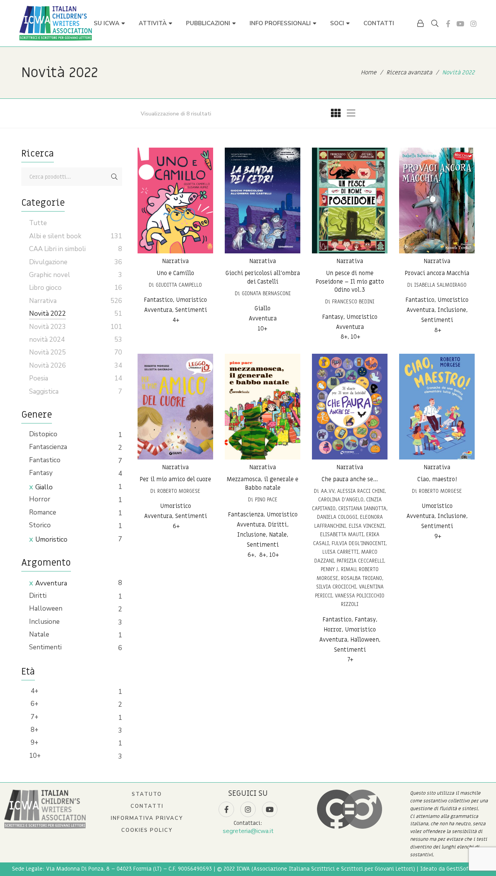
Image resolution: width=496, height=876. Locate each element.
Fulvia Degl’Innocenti (359, 543)
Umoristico (51, 539)
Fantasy (41, 472)
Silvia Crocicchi (336, 586)
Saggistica (44, 391)
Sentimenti (45, 647)
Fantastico (44, 460)
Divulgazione (48, 262)
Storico (40, 525)
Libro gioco (45, 287)
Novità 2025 (47, 352)
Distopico (43, 434)
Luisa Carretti (340, 552)
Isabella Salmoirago (440, 285)
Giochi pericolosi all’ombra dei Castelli (263, 277)
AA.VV (327, 491)
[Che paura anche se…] (350, 407)
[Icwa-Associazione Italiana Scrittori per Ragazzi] (55, 23)
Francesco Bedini (353, 301)
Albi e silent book (55, 236)
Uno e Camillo (175, 273)
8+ (33, 729)
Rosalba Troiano (361, 578)
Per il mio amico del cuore (175, 479)
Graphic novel (49, 274)
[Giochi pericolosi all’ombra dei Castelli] (262, 200)
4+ (33, 691)
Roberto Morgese (178, 491)
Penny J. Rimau (338, 569)
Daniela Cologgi (337, 517)
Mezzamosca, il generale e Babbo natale (262, 483)
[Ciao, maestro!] (437, 407)
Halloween (45, 608)
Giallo (44, 487)
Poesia (38, 378)
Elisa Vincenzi (366, 526)
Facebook (448, 23)
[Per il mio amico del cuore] (175, 407)
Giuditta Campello (179, 285)
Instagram (473, 23)
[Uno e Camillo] (175, 200)
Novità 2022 (47, 313)
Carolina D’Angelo (340, 499)
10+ (35, 755)
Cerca (114, 176)
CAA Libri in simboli (57, 248)
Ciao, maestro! (437, 479)
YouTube (460, 23)
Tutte (38, 223)
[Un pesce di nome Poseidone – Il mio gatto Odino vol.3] (350, 200)
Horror (39, 499)
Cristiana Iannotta (362, 508)
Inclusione (44, 621)
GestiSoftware (465, 869)
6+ (33, 703)
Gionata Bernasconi (266, 293)
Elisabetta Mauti (341, 534)
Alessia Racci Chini (361, 491)
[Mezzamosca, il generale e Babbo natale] (262, 407)
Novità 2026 (47, 365)
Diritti (37, 595)
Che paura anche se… (350, 479)
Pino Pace (266, 499)
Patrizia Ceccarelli (360, 561)
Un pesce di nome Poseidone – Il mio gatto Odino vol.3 (349, 281)
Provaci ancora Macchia (437, 273)
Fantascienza (48, 446)
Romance (42, 512)
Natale (39, 634)
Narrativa (175, 261)
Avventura (51, 583)
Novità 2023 (47, 326)
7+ (33, 717)
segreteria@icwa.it (248, 831)
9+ (33, 742)
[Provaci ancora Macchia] (437, 200)
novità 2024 (47, 339)
